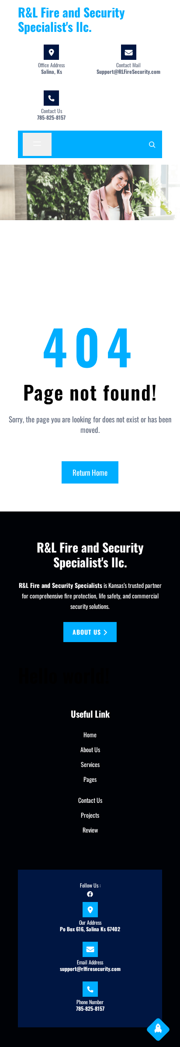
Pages (90, 779)
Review (90, 829)
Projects (90, 814)
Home (90, 734)
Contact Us (90, 800)
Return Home (90, 472)
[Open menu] (37, 144)
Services (90, 764)
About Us (90, 749)
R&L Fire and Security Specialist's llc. (71, 19)
